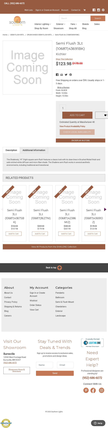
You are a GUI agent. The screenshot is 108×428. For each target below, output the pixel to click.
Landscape (60, 315)
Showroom (58, 28)
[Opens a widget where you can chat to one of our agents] (98, 423)
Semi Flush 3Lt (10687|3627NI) (41, 214)
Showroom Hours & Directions (17, 370)
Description (11, 150)
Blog (84, 28)
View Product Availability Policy (72, 126)
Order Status (35, 305)
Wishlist (33, 300)
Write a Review (63, 87)
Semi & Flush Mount (64, 302)
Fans (73, 24)
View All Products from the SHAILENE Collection (54, 247)
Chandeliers (60, 306)
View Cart (34, 310)
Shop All (73, 28)
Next (105, 209)
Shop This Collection (64, 59)
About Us (8, 293)
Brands (85, 24)
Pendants (59, 293)
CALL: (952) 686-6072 (14, 3)
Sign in (38, 10)
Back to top (51, 267)
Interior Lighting (42, 24)
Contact (7, 297)
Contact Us (75, 10)
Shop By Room (41, 28)
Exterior (59, 24)
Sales (97, 24)
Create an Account (51, 10)
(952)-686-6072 (10, 363)
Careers (7, 315)
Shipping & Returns (13, 306)
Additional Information (34, 150)
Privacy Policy (10, 302)
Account (64, 10)
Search (98, 18)
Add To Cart (14, 234)
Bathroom (59, 297)
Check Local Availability (77, 132)
